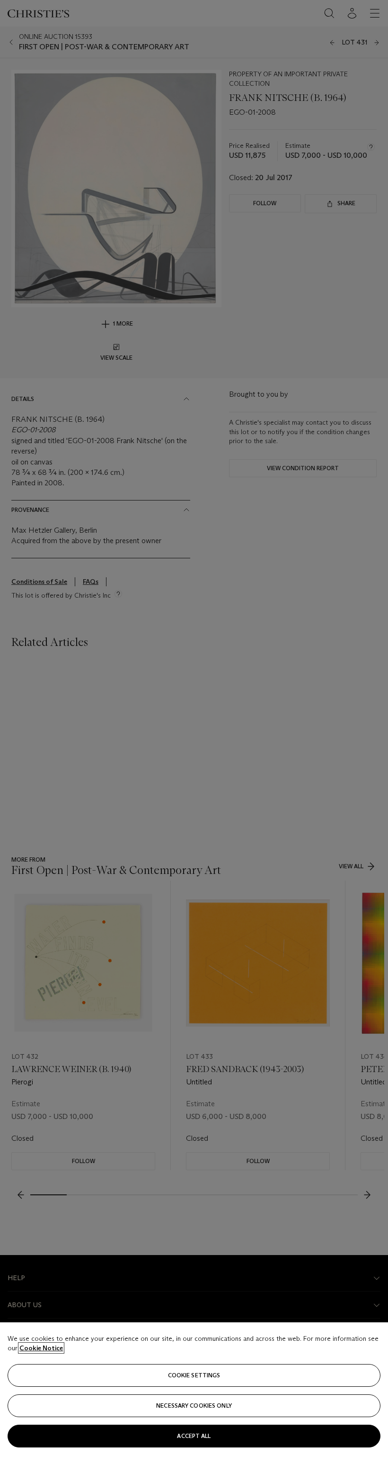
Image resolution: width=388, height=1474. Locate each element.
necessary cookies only (194, 1405)
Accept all (194, 1435)
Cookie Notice (41, 1348)
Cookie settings (194, 1375)
